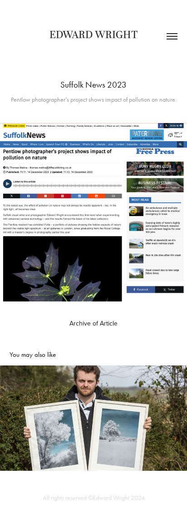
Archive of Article (93, 323)
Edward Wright (93, 35)
